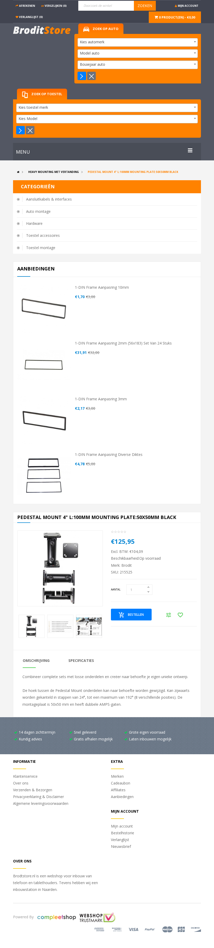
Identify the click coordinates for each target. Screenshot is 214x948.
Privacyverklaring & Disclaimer (38, 796)
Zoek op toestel (46, 94)
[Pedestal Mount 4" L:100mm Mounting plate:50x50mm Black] (60, 568)
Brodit (126, 565)
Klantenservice (25, 776)
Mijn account (122, 826)
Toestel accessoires (43, 235)
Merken (117, 776)
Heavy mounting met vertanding (53, 172)
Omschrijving (36, 660)
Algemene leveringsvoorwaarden (40, 803)
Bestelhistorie (122, 832)
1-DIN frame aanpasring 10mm (102, 287)
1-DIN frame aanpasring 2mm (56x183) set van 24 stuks (123, 343)
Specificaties (81, 660)
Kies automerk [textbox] (92, 41)
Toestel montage (40, 247)
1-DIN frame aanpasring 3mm (101, 398)
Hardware (34, 223)
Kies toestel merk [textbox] (33, 107)
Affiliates (118, 789)
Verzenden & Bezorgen (32, 789)
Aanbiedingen (122, 796)
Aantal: (116, 589)
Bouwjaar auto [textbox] (92, 64)
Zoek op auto (105, 28)
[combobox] (138, 42)
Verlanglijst (120, 839)
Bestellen (136, 614)
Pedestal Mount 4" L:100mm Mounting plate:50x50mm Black (133, 172)
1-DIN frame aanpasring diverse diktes (108, 454)
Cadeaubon (120, 783)
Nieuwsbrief (121, 846)
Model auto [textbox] (89, 53)
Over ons (20, 783)
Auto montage (38, 211)
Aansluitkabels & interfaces (49, 199)
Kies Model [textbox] (28, 118)
